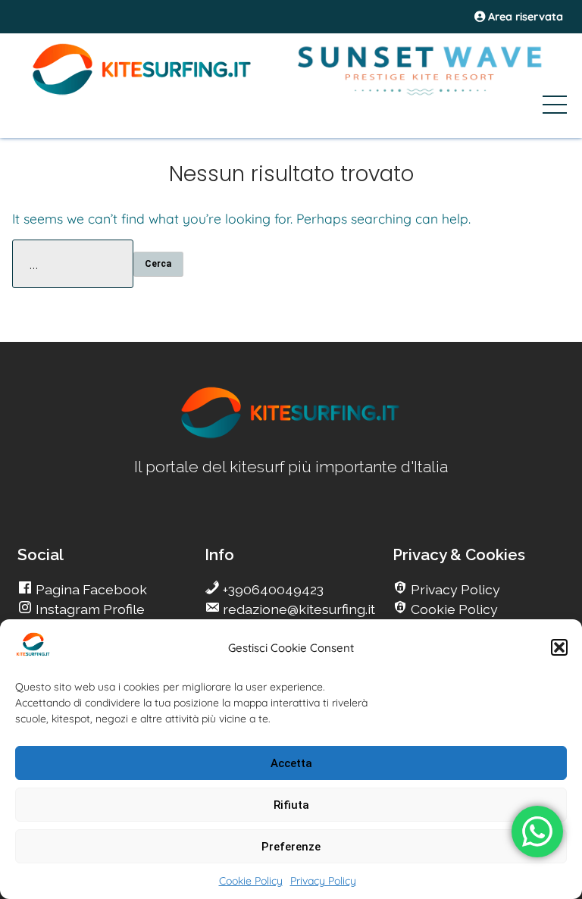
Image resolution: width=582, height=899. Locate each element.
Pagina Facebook (90, 589)
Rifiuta (291, 805)
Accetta (291, 763)
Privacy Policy (323, 881)
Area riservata (524, 16)
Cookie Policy (251, 881)
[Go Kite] (142, 92)
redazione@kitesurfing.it (297, 609)
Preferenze (291, 847)
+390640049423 (272, 589)
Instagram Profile (89, 609)
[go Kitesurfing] (291, 435)
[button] (559, 647)
